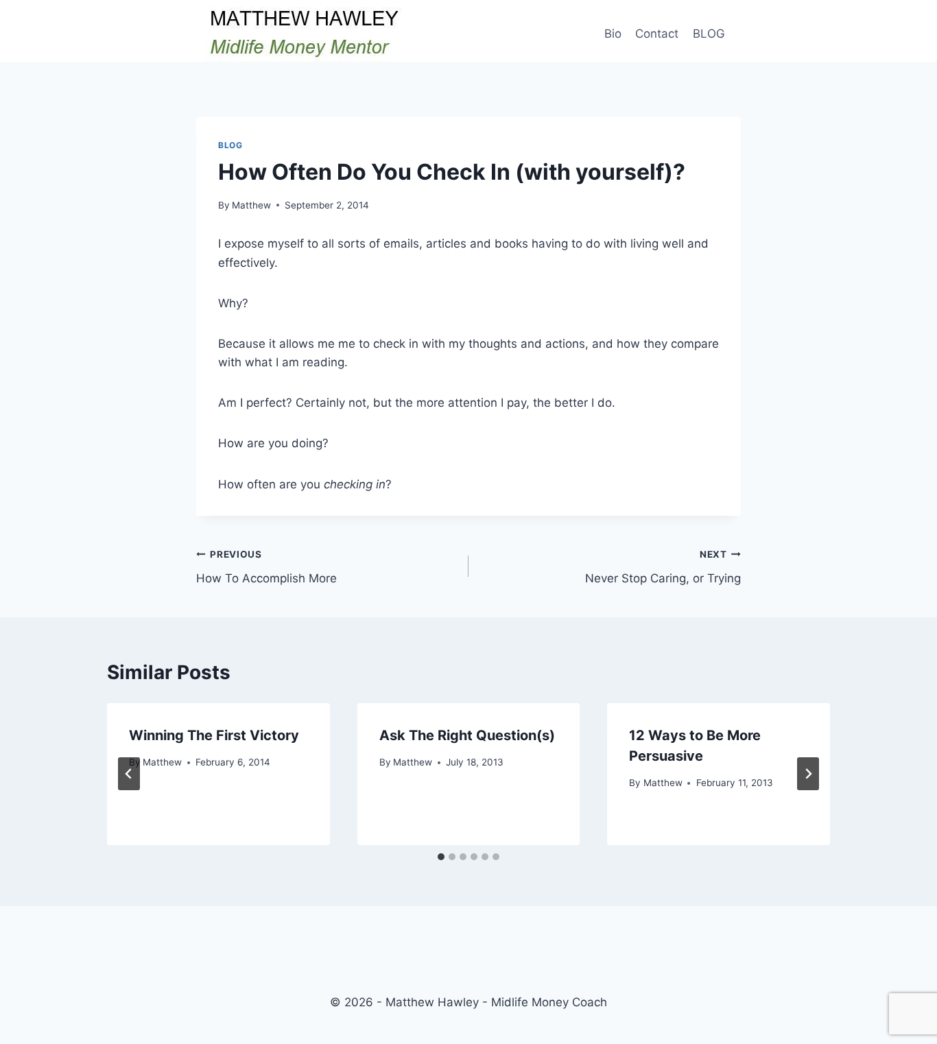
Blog (230, 145)
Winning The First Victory (214, 735)
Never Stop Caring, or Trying (663, 567)
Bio (612, 33)
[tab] (441, 856)
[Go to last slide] (129, 773)
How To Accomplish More (266, 567)
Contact (656, 33)
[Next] (808, 773)
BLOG (709, 33)
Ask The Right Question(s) (467, 735)
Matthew (251, 205)
